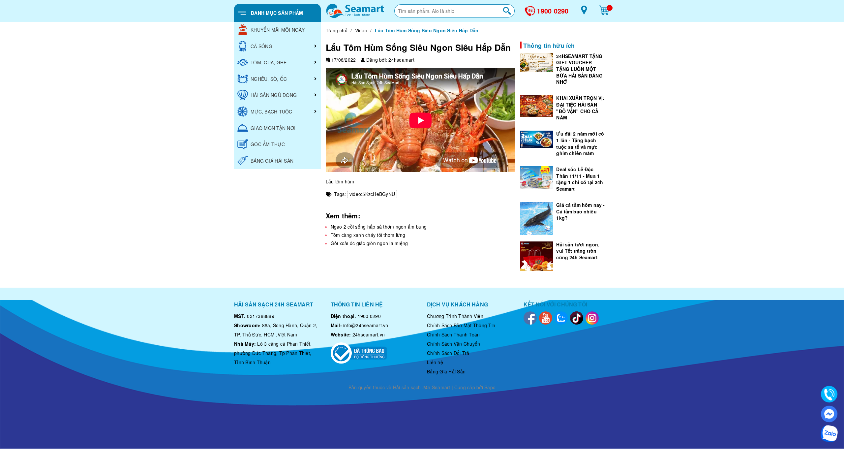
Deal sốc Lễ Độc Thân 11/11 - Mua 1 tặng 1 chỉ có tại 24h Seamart (579, 179)
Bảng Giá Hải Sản (446, 371)
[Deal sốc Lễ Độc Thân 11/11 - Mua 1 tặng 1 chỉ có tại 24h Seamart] (536, 177)
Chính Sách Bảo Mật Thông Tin (461, 325)
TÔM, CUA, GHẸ (268, 62)
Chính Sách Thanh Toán (453, 334)
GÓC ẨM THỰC (268, 144)
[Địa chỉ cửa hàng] (584, 12)
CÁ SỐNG (261, 46)
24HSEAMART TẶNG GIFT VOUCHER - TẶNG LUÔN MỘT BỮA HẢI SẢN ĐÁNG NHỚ (579, 69)
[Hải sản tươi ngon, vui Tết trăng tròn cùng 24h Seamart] (536, 256)
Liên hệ (435, 362)
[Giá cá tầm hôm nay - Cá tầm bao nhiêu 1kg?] (536, 218)
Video (361, 30)
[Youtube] (545, 317)
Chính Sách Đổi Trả (448, 353)
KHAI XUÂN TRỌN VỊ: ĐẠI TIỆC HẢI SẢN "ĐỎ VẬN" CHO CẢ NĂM (580, 108)
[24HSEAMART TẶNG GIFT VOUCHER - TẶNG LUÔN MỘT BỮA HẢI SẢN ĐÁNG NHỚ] (536, 62)
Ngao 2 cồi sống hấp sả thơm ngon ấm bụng (379, 226)
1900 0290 (552, 11)
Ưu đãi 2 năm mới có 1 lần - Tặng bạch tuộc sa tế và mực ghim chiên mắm (580, 143)
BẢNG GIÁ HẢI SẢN (272, 160)
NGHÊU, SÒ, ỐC (269, 79)
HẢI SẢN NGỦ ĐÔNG (274, 95)
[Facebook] (530, 317)
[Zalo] (561, 317)
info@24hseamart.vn (365, 325)
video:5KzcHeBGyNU (372, 194)
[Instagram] (592, 317)
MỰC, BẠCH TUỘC (271, 111)
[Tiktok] (576, 317)
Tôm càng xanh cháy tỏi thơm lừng (368, 235)
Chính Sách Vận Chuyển (453, 343)
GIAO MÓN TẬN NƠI (273, 128)
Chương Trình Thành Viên (455, 316)
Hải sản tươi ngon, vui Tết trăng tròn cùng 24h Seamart (577, 251)
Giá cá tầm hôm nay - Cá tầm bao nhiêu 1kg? (580, 211)
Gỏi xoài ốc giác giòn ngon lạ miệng (369, 243)
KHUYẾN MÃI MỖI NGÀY (278, 29)
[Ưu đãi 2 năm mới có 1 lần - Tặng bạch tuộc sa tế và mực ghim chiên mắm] (536, 139)
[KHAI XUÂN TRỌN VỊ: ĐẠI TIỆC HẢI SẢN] (536, 106)
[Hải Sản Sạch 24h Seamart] (355, 11)
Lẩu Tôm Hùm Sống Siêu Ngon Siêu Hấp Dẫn (418, 47)
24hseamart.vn (368, 334)
